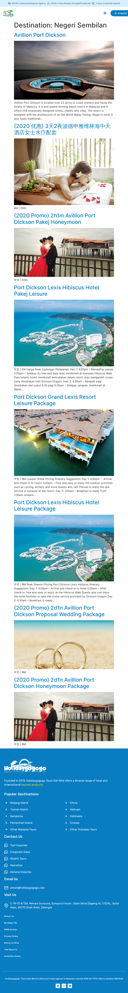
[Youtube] (70, 986)
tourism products (32, 784)
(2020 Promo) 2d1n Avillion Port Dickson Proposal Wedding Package (59, 611)
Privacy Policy (11, 936)
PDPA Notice (10, 929)
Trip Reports (10, 949)
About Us (9, 916)
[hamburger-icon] (105, 13)
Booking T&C (10, 923)
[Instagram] (64, 986)
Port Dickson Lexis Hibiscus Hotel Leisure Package (56, 505)
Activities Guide (12, 956)
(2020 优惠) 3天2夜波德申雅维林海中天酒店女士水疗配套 (62, 129)
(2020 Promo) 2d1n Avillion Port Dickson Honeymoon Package (54, 682)
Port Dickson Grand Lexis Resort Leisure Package (55, 400)
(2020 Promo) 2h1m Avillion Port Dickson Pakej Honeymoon (54, 218)
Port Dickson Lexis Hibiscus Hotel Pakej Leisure (56, 290)
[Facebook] (58, 986)
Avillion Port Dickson (40, 35)
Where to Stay (11, 943)
